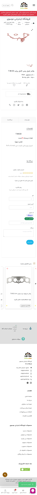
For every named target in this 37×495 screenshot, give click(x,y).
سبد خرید (14, 492)
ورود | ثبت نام (5, 492)
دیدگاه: (32, 228)
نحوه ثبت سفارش (27, 404)
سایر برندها (19, 23)
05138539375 (24, 379)
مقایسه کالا (26, 83)
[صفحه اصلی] (23, 5)
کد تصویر (31, 212)
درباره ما (29, 400)
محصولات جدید (27, 431)
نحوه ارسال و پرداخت (26, 408)
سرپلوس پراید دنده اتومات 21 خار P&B (11, 294)
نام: (33, 195)
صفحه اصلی (28, 396)
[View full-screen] (32, 30)
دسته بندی (23, 492)
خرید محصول (15, 306)
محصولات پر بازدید (26, 439)
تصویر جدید (28, 219)
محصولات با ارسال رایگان (25, 454)
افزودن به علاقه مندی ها (14, 83)
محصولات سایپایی (27, 23)
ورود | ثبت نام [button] (5, 5)
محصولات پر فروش (26, 435)
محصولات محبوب (27, 446)
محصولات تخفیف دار (26, 450)
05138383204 (24, 376)
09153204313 (25, 371)
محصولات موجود (27, 442)
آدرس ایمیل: (31, 204)
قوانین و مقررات (27, 416)
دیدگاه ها (9, 120)
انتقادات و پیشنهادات (25, 412)
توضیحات (27, 120)
